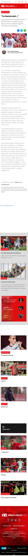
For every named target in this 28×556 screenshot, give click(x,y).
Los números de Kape (9, 301)
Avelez (3, 475)
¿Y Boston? (5, 452)
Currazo (6, 317)
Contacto (14, 529)
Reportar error (19, 526)
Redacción (7, 526)
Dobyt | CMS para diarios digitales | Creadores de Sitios (16, 553)
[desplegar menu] (26, 6)
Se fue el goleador (8, 309)
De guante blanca (7, 355)
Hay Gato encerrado (8, 282)
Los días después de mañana (11, 253)
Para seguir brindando (8, 497)
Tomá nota (6, 429)
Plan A (3, 381)
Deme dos (4, 407)
